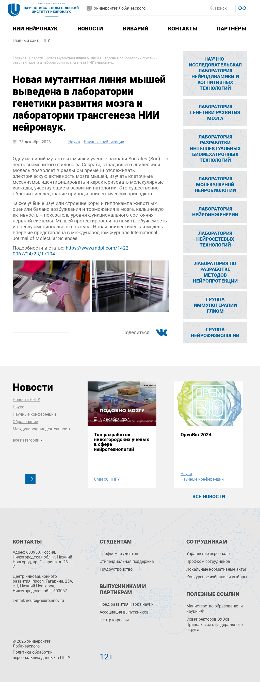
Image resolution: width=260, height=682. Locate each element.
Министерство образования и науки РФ (214, 609)
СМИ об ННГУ (107, 479)
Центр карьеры (114, 620)
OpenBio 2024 (196, 434)
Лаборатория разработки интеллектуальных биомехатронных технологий (215, 148)
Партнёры (231, 29)
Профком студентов (119, 553)
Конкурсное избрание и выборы (216, 576)
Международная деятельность (42, 429)
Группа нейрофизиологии (215, 332)
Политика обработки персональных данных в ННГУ (41, 655)
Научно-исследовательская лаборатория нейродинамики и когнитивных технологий (215, 73)
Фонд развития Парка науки (127, 604)
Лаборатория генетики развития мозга (215, 112)
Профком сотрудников (208, 561)
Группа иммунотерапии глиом (215, 305)
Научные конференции (34, 414)
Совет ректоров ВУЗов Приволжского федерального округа (214, 624)
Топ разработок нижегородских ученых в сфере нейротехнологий (121, 442)
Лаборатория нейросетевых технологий (215, 239)
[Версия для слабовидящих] (241, 7)
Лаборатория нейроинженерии (215, 212)
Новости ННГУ (26, 399)
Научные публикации (104, 141)
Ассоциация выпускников (124, 612)
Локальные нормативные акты (216, 569)
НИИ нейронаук (35, 29)
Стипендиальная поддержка (127, 561)
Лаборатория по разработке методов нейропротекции (215, 272)
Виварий (136, 29)
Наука (74, 141)
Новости (90, 29)
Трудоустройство (116, 569)
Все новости (208, 496)
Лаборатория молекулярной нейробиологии (215, 184)
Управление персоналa (208, 553)
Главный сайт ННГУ (31, 40)
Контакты (182, 29)
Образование (25, 421)
